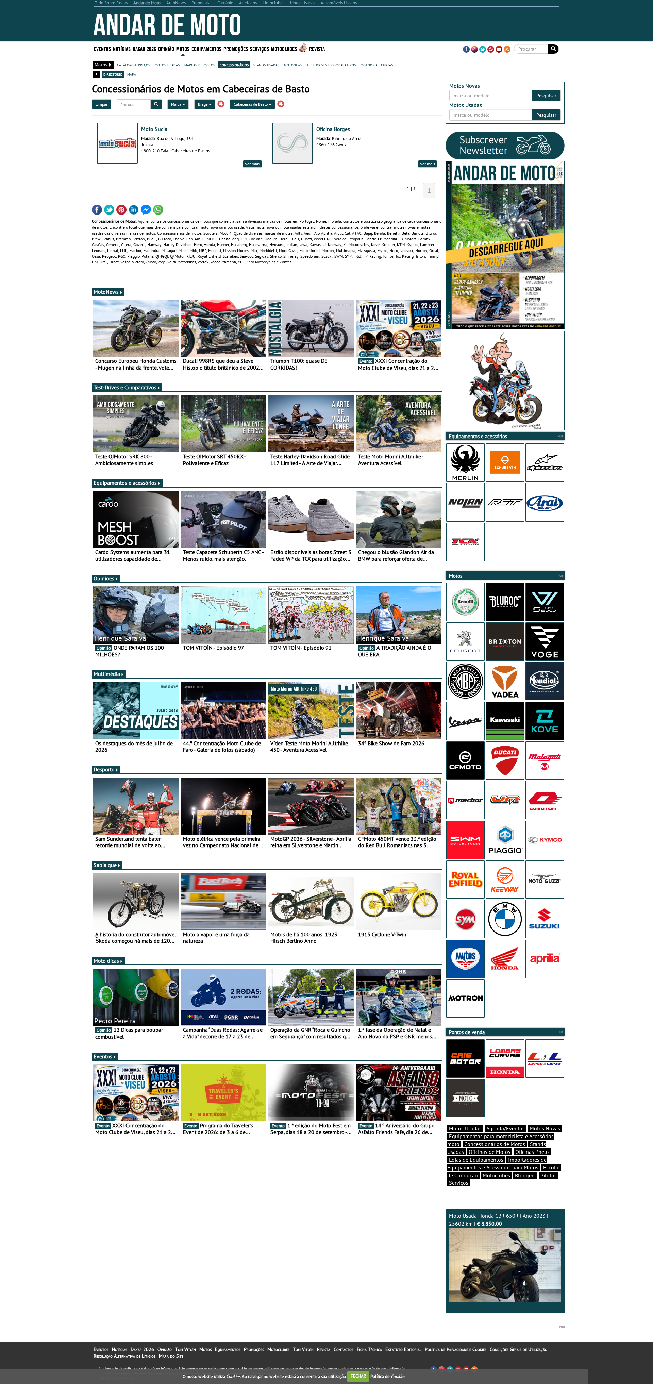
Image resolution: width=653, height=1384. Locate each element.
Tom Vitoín (185, 1349)
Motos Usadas (465, 1128)
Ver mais (252, 163)
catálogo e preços (133, 65)
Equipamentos (227, 1349)
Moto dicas (106, 960)
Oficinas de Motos (489, 1151)
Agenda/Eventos (505, 1128)
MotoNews (106, 291)
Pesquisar (546, 95)
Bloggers (525, 1175)
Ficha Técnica (369, 1349)
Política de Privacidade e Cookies (455, 1349)
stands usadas (266, 65)
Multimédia (107, 673)
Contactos (343, 1349)
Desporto (104, 769)
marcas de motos (199, 65)
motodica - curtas (377, 65)
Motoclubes (284, 48)
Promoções (235, 48)
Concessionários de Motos (494, 1144)
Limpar (101, 104)
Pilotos (548, 1175)
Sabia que (105, 864)
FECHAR (358, 1376)
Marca (176, 104)
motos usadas (167, 65)
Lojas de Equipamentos (476, 1159)
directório (112, 74)
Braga (203, 104)
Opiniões (104, 578)
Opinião (166, 48)
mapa (131, 74)
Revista (317, 48)
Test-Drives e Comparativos (125, 387)
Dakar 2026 (144, 48)
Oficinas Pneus (532, 1151)
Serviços (458, 1182)
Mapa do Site (171, 1356)
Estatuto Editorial (403, 1349)
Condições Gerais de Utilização (518, 1349)
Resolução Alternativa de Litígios (124, 1356)
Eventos (102, 48)
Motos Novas (545, 1128)
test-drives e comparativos (331, 65)
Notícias (119, 1349)
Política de (387, 1376)
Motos (205, 1349)
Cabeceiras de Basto (251, 104)
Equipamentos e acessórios (125, 482)
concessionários (234, 65)
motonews (293, 65)
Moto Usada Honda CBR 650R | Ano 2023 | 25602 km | (498, 1219)
